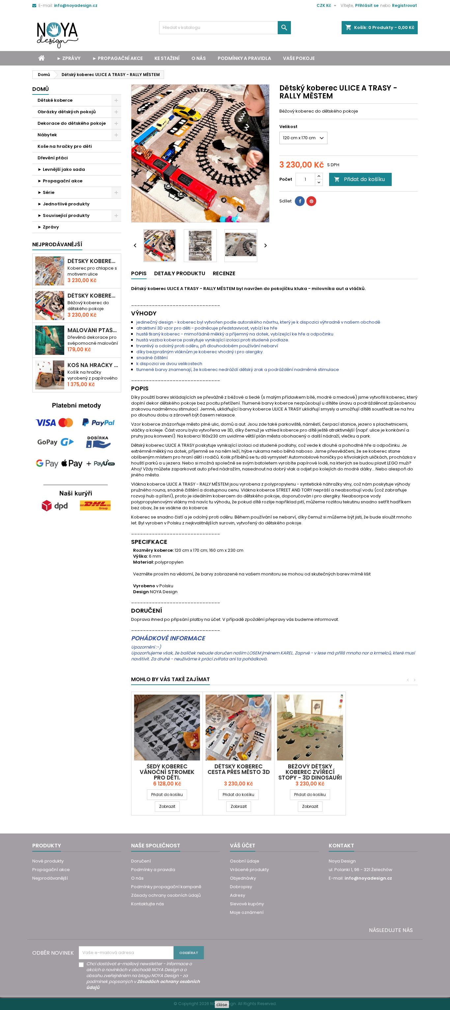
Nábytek (47, 135)
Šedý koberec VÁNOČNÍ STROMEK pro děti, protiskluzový (167, 774)
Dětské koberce (55, 100)
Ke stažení (167, 58)
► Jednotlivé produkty (64, 204)
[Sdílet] (300, 201)
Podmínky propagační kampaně (166, 887)
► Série (46, 192)
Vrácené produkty (249, 869)
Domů (40, 89)
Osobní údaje (244, 861)
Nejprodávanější (50, 878)
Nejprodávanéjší (57, 244)
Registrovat (404, 5)
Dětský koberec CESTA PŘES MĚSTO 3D (93, 261)
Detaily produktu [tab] (179, 273)
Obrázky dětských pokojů (67, 112)
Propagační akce (51, 869)
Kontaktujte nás (147, 904)
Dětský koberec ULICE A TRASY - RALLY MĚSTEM (93, 296)
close (221, 1004)
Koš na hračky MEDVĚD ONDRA (93, 365)
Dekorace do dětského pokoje (72, 123)
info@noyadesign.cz (76, 5)
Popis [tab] (139, 273)
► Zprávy (68, 58)
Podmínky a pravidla (244, 58)
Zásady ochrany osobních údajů (166, 895)
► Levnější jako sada (61, 169)
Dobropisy (241, 887)
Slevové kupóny (247, 904)
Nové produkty (48, 861)
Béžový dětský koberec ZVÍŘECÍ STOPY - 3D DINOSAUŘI (310, 772)
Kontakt (341, 845)
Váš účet (242, 845)
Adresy (237, 895)
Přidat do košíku (359, 179)
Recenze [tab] (224, 273)
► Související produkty (64, 215)
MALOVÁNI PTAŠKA (93, 330)
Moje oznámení (247, 912)
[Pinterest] (311, 201)
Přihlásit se (367, 5)
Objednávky (243, 878)
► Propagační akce (117, 58)
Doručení (141, 861)
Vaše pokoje (299, 58)
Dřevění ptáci (53, 158)
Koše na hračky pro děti (65, 146)
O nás (198, 58)
